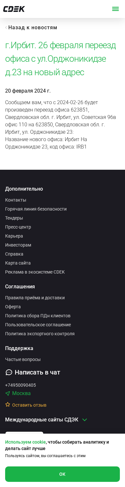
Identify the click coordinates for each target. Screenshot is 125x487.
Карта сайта (18, 263)
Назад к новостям (32, 27)
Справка (14, 254)
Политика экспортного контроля (40, 333)
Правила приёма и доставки (35, 297)
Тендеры (14, 218)
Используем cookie (25, 442)
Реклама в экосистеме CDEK (35, 272)
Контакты (15, 200)
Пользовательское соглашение (38, 324)
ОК (62, 474)
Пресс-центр (18, 227)
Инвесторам (18, 245)
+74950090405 (20, 385)
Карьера (14, 236)
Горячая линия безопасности (36, 209)
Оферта (13, 306)
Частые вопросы (23, 359)
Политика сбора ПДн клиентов (38, 315)
